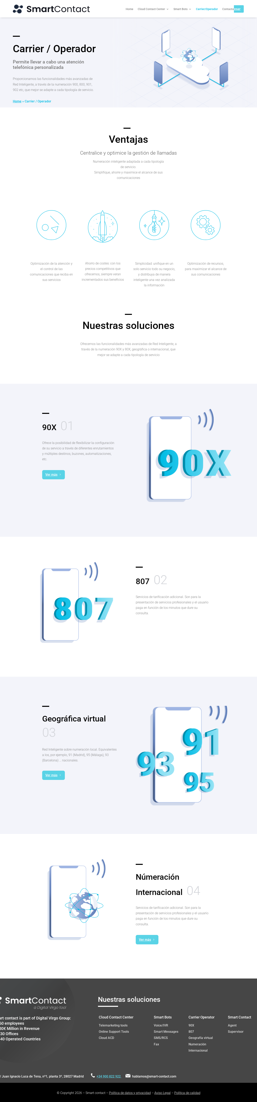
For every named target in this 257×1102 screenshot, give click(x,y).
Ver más (51, 475)
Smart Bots (180, 9)
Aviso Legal (162, 1093)
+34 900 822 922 (109, 1076)
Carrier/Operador (207, 9)
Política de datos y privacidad (130, 1093)
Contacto (228, 9)
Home (129, 9)
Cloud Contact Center (151, 9)
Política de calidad (187, 1093)
